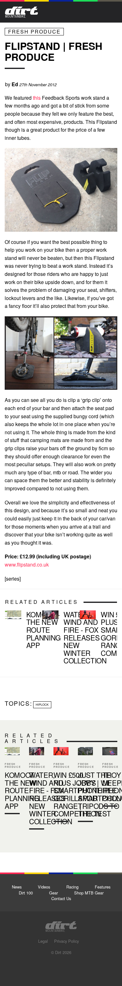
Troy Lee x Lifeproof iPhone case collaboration (109, 778)
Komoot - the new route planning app (21, 630)
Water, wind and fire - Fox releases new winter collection (58, 638)
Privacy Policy (66, 941)
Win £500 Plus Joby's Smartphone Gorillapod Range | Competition (96, 634)
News (17, 887)
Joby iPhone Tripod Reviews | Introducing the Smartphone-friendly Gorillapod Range (85, 786)
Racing (72, 887)
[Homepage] (61, 924)
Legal (43, 941)
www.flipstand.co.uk (27, 564)
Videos (44, 887)
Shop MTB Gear (89, 893)
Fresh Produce (34, 31)
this (37, 97)
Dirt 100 (26, 893)
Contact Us (61, 898)
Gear (53, 893)
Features (102, 887)
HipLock (42, 704)
